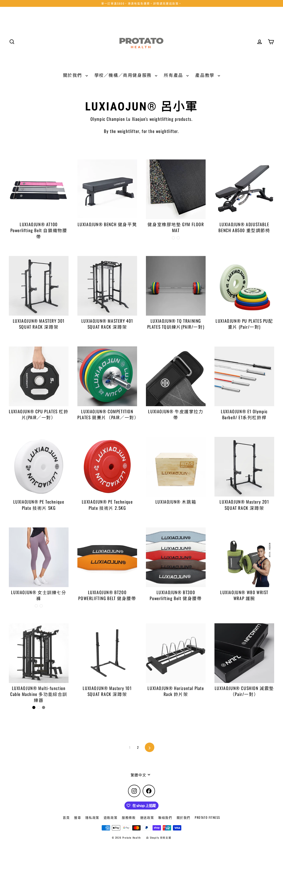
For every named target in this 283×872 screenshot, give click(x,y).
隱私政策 (92, 817)
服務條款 (129, 817)
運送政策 (147, 817)
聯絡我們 (165, 817)
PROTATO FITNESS (207, 817)
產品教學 (205, 75)
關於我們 (73, 75)
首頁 (66, 817)
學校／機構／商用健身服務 (123, 75)
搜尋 (77, 817)
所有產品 (174, 75)
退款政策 (110, 817)
